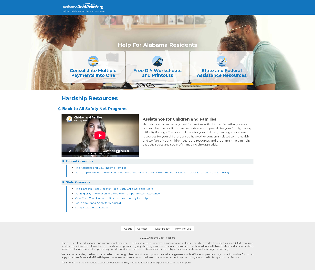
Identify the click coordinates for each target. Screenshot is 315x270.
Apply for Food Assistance (91, 207)
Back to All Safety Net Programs (94, 108)
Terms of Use (183, 228)
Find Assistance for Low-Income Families (100, 167)
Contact (142, 228)
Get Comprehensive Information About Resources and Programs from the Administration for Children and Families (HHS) (152, 172)
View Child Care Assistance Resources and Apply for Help (111, 198)
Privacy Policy (161, 228)
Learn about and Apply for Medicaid (98, 202)
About (128, 228)
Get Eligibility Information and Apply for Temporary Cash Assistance (117, 193)
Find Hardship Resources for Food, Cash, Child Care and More (114, 188)
